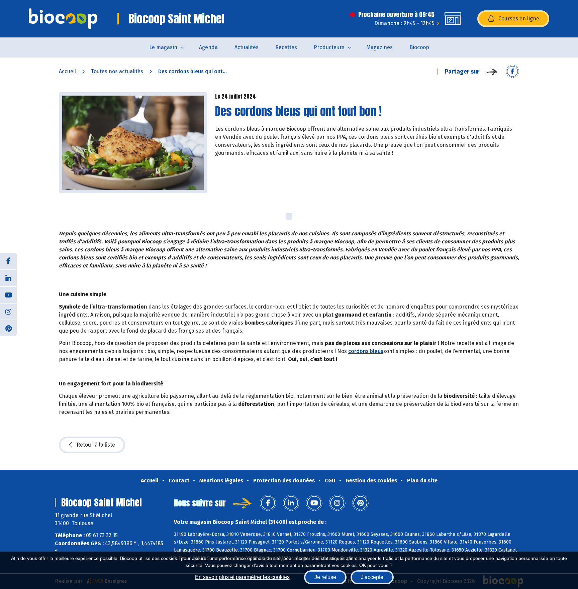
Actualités (246, 47)
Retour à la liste (96, 445)
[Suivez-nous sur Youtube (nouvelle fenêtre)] (8, 294)
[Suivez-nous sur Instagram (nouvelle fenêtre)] (8, 311)
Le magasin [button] (163, 47)
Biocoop (419, 47)
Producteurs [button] (329, 47)
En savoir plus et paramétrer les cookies (242, 577)
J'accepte (372, 577)
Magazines (379, 47)
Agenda (208, 47)
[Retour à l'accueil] (63, 18)
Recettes (286, 47)
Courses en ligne (518, 18)
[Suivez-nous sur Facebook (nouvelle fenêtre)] (8, 261)
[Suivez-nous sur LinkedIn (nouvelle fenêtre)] (8, 277)
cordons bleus (365, 351)
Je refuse (325, 577)
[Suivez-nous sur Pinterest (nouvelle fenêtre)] (8, 328)
